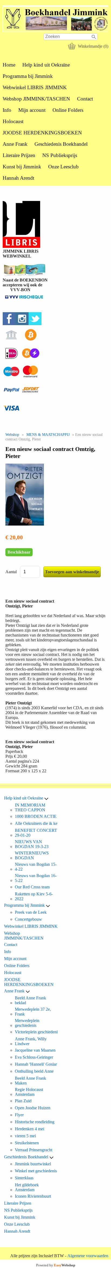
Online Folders (68, 110)
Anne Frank (15, 144)
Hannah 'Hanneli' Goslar (36, 1064)
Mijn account (32, 110)
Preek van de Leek (31, 912)
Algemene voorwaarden (87, 1255)
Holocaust (13, 121)
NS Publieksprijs (59, 155)
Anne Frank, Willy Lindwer (31, 1041)
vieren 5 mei (25, 1136)
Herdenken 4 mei (29, 1129)
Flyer (19, 1115)
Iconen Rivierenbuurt (33, 1196)
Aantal (11, 571)
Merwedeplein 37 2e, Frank (33, 1011)
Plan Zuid (23, 1101)
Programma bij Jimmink (28, 76)
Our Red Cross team (32, 887)
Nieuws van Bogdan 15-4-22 (36, 866)
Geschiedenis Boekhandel (61, 144)
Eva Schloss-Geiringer (34, 1057)
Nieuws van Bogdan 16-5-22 (36, 878)
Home (9, 65)
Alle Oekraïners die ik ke (36, 823)
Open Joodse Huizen (32, 1108)
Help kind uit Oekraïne (46, 65)
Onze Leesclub (63, 166)
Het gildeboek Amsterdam (27, 1187)
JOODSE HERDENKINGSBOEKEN (42, 132)
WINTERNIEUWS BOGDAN (32, 855)
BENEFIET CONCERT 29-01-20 (36, 832)
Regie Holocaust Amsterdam (29, 1092)
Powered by (55, 1265)
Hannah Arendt (18, 178)
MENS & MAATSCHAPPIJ (48, 434)
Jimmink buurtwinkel (33, 1164)
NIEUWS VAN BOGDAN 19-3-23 (31, 844)
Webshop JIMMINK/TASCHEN (36, 99)
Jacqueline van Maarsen (35, 1050)
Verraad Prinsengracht (33, 1150)
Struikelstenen (27, 1143)
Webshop (12, 434)
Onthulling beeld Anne (34, 1071)
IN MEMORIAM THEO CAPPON (30, 807)
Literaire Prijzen (19, 155)
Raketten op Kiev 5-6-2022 (34, 896)
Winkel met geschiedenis (36, 1171)
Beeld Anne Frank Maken (30, 1080)
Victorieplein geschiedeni (36, 1032)
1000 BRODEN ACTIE (36, 816)
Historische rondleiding (34, 1122)
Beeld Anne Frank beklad (30, 1000)
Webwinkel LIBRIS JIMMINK (35, 87)
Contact (85, 99)
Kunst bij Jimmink (22, 166)
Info (7, 110)
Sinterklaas (24, 1178)
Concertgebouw (28, 919)
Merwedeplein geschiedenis (27, 1023)
